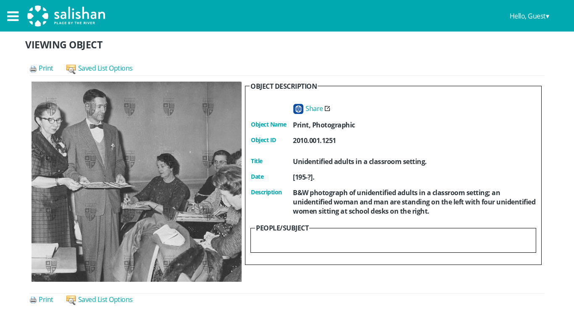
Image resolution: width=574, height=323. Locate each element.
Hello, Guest (528, 16)
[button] (48, 68)
